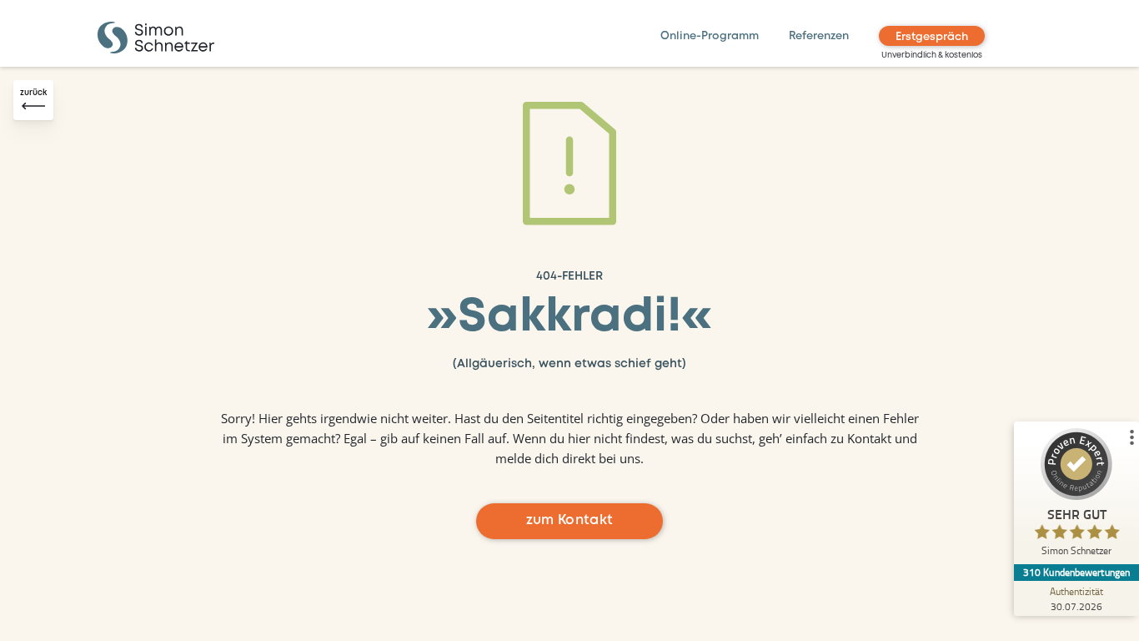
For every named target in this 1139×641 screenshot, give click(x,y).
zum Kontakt (570, 520)
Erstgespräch (932, 37)
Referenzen (819, 36)
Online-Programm (709, 36)
